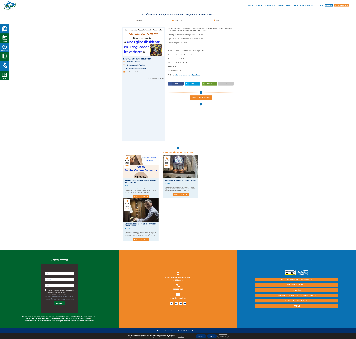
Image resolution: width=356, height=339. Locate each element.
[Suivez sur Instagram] (176, 303)
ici (91, 318)
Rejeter (212, 336)
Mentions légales (162, 331)
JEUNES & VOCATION (306, 5)
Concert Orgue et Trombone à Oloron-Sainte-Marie (141, 225)
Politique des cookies (192, 331)
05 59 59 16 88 (178, 289)
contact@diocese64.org (178, 298)
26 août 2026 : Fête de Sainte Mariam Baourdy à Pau (140, 181)
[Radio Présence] (303, 275)
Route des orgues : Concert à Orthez (180, 180)
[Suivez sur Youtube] (180, 303)
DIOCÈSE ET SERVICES (255, 5)
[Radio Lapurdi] (291, 275)
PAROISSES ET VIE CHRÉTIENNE (286, 5)
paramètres (181, 337)
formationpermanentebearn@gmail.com (186, 75)
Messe (127, 185)
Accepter (200, 336)
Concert (167, 184)
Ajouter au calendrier (201, 98)
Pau (217, 20)
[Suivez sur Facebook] (171, 303)
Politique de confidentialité (176, 331)
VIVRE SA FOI (269, 5)
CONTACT (320, 5)
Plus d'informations (141, 196)
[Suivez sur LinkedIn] (184, 303)
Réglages (223, 336)
